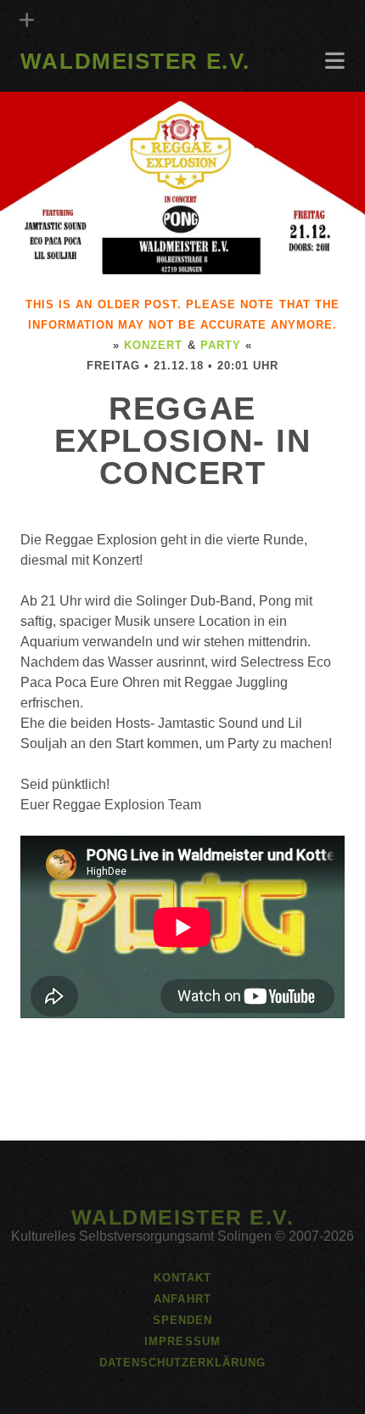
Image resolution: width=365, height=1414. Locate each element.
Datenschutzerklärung (183, 1362)
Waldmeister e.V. (135, 61)
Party (220, 345)
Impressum (182, 1341)
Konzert (153, 345)
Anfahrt (49, 86)
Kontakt (182, 1277)
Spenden (182, 1320)
